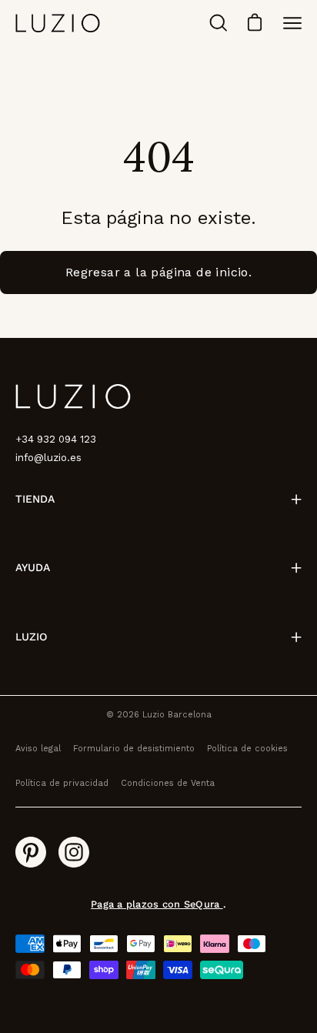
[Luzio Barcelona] (57, 23)
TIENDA (35, 499)
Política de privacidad (61, 783)
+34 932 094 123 (55, 439)
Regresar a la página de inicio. (158, 272)
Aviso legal (38, 749)
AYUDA (32, 567)
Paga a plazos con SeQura (156, 904)
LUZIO (31, 636)
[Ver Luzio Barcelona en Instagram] (73, 852)
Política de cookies (247, 749)
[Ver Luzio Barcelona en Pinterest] (30, 852)
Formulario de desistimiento (134, 749)
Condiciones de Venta (168, 783)
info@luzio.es (48, 457)
